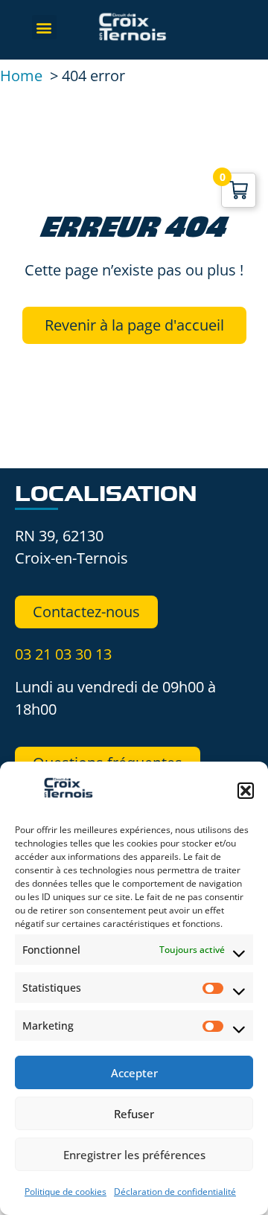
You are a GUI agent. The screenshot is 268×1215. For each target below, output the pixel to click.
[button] (245, 790)
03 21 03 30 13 (63, 654)
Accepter (134, 1072)
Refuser (134, 1113)
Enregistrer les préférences (134, 1154)
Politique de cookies (65, 1191)
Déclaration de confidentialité (175, 1191)
